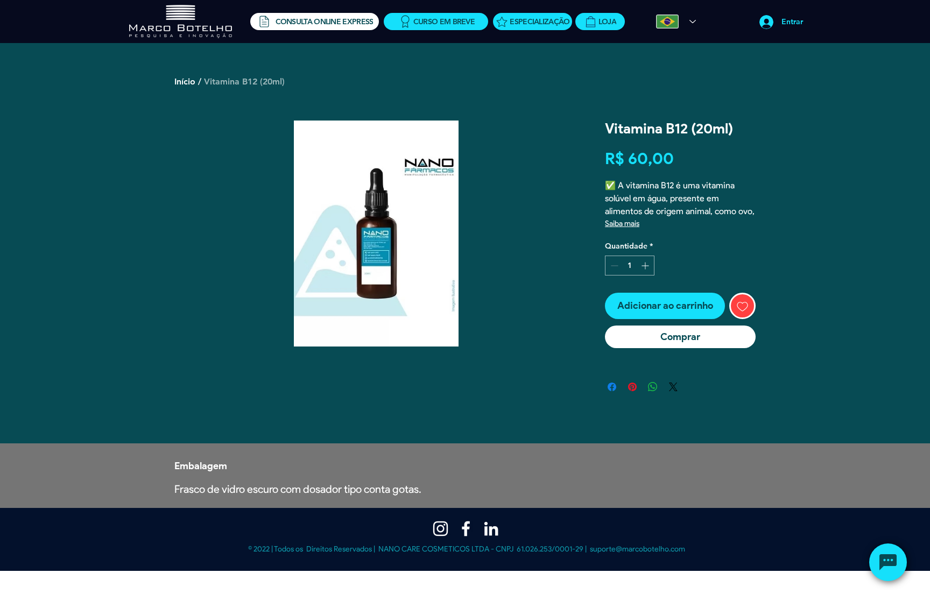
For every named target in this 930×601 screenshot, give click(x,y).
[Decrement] (613, 265)
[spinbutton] (629, 265)
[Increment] (646, 265)
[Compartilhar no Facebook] (611, 386)
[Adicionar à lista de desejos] (742, 306)
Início (184, 81)
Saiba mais (622, 223)
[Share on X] (673, 386)
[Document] (888, 562)
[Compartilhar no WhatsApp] (652, 386)
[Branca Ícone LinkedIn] (491, 529)
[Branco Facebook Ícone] (466, 529)
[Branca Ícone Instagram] (440, 529)
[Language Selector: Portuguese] (676, 21)
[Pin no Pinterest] (632, 386)
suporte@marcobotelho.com (637, 549)
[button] (314, 21)
